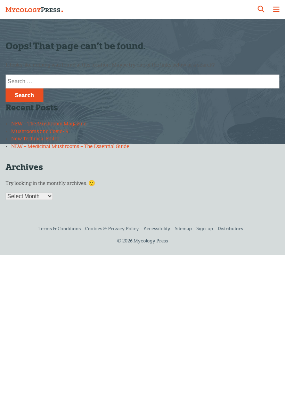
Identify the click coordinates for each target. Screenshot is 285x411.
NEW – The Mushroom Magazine (49, 124)
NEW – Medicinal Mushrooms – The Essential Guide (70, 146)
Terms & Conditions (60, 228)
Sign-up (204, 228)
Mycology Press (150, 240)
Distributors (230, 228)
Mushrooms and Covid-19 (39, 131)
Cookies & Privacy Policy (112, 228)
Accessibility (157, 228)
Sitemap (183, 228)
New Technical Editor (35, 139)
